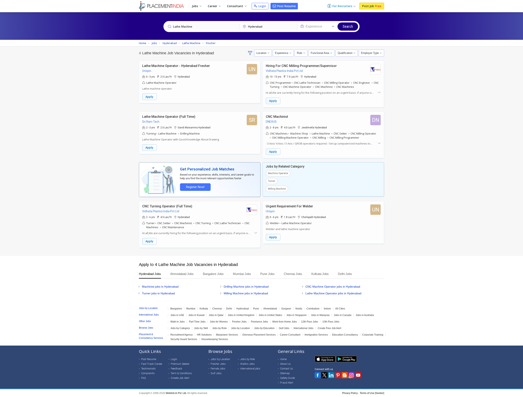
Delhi (229, 308)
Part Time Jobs (197, 321)
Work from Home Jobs (284, 321)
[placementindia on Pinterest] (338, 375)
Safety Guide (287, 377)
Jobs (195, 6)
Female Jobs (218, 368)
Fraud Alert (286, 382)
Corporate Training (372, 335)
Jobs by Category (180, 328)
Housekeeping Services (214, 339)
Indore (327, 308)
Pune (256, 308)
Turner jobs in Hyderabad (158, 293)
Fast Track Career (151, 363)
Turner (271, 181)
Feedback (176, 368)
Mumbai (190, 308)
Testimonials (148, 368)
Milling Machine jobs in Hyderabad (246, 293)
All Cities (340, 308)
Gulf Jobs (284, 328)
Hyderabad (242, 308)
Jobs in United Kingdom (241, 315)
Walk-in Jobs (177, 321)
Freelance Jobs (259, 321)
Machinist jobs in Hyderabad (160, 286)
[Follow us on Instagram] (351, 375)
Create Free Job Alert (329, 328)
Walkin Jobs (247, 363)
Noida (298, 308)
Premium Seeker (180, 363)
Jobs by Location (240, 328)
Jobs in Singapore (296, 315)
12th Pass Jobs (309, 321)
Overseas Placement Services (259, 335)
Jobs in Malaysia (320, 315)
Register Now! (195, 187)
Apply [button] (149, 97)
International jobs (250, 368)
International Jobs (303, 328)
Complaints (148, 373)
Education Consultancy (345, 335)
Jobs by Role (219, 328)
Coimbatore (313, 308)
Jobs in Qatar (216, 315)
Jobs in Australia (365, 315)
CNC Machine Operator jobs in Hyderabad (332, 286)
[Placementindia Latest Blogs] (345, 375)
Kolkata (204, 308)
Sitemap (285, 373)
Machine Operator (278, 173)
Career (213, 6)
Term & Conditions (181, 373)
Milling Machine (277, 188)
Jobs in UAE (177, 315)
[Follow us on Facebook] (318, 375)
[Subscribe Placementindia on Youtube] (358, 375)
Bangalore (176, 308)
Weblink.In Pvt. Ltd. (176, 393)
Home (283, 359)
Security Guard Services (183, 339)
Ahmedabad (270, 308)
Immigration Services (316, 335)
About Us (285, 363)
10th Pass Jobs (330, 321)
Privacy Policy (350, 393)
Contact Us (286, 368)
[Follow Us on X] (324, 375)
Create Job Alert (180, 377)
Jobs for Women (219, 321)
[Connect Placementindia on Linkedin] (331, 375)
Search (348, 26)
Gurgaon (286, 308)
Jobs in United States (270, 315)
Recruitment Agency (181, 335)
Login (262, 6)
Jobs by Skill (201, 328)
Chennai (217, 308)
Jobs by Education (264, 328)
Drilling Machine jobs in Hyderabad (246, 286)
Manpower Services (227, 335)
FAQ (143, 377)
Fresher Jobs (239, 321)
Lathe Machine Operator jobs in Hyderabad (333, 293)
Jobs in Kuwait (196, 315)
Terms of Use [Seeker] (372, 393)
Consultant (235, 6)
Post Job (371, 6)
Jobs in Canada (342, 315)
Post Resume (286, 6)
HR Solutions (204, 335)
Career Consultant (290, 335)
